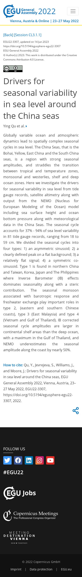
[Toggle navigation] (73, 11)
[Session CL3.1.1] (27, 34)
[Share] (75, 412)
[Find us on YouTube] (50, 461)
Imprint (15, 569)
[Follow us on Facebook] (18, 461)
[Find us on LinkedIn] (29, 461)
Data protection (41, 569)
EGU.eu (66, 569)
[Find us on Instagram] (39, 461)
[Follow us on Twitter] (7, 461)
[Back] (8, 34)
